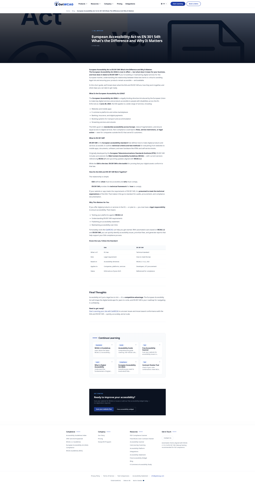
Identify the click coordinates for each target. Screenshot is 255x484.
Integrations (134, 451)
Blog (73, 11)
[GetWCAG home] (64, 4)
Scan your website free (104, 409)
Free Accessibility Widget (138, 458)
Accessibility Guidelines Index (76, 435)
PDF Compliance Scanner (138, 435)
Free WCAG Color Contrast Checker (142, 439)
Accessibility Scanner (137, 442)
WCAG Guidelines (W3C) (74, 451)
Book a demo (193, 4)
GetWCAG (109, 230)
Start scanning (178, 4)
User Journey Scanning (137, 445)
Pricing (100, 439)
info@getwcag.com (157, 476)
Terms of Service (108, 476)
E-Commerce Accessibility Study (141, 464)
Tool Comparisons (123, 476)
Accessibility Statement (138, 455)
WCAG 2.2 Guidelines (73, 442)
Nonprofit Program (104, 442)
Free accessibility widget (125, 409)
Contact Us (167, 438)
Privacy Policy (95, 476)
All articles (98, 31)
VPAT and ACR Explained (74, 439)
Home (68, 11)
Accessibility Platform (137, 448)
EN (164, 4)
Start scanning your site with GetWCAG (104, 311)
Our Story (101, 435)
